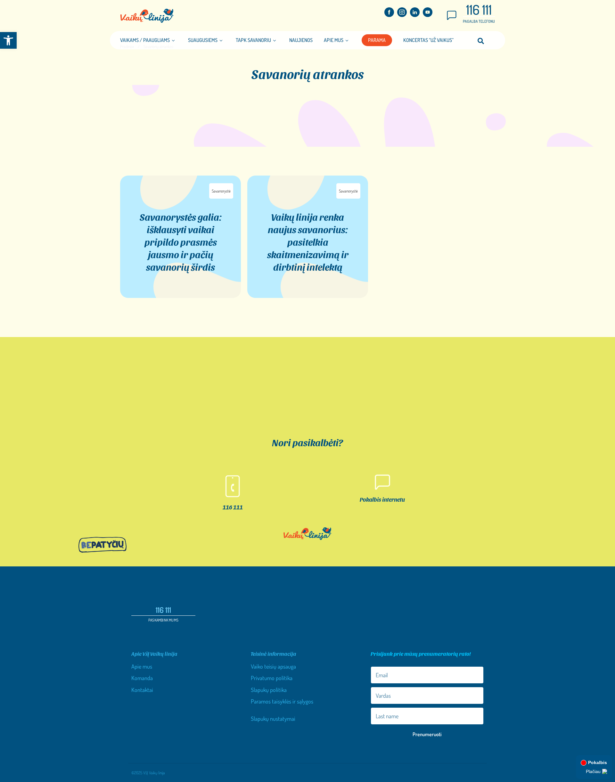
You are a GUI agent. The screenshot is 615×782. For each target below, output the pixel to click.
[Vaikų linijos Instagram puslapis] (402, 14)
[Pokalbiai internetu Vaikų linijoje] (451, 17)
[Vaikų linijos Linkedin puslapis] (415, 14)
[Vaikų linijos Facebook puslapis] (389, 14)
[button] (8, 40)
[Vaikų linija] (147, 16)
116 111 (479, 9)
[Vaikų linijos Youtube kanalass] (427, 14)
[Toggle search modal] (481, 40)
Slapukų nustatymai (273, 718)
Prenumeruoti (427, 734)
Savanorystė (221, 190)
